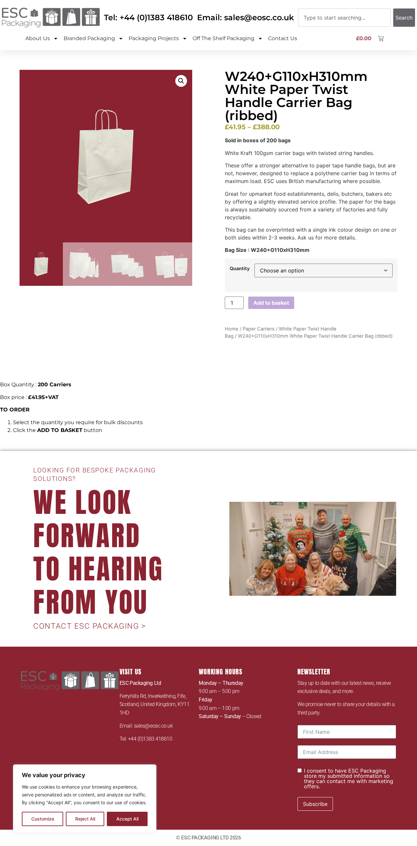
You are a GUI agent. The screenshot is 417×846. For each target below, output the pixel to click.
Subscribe (315, 804)
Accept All (127, 819)
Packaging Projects (154, 38)
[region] (84, 798)
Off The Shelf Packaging (223, 38)
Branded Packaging (89, 38)
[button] (181, 81)
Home (231, 329)
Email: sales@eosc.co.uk (245, 17)
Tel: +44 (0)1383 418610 (148, 17)
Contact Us (282, 38)
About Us (37, 38)
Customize (42, 819)
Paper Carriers (259, 329)
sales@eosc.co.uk (153, 726)
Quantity (240, 268)
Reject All (85, 819)
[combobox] (344, 17)
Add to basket (271, 303)
